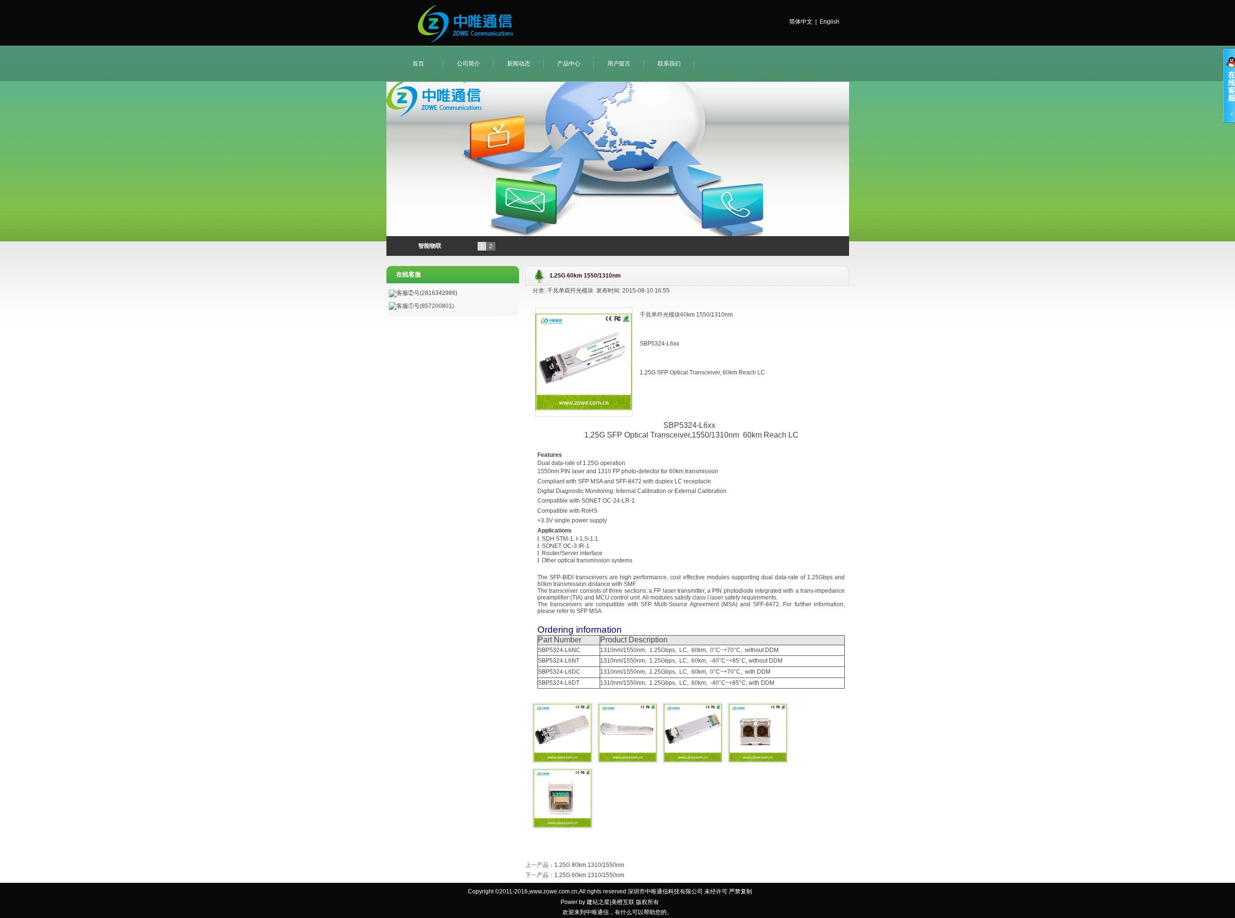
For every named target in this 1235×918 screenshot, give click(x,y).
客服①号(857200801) (425, 306)
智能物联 (429, 245)
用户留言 (619, 63)
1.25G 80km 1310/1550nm (589, 865)
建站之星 (598, 902)
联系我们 (669, 63)
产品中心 (568, 63)
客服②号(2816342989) (427, 293)
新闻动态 (518, 63)
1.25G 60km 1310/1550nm (589, 875)
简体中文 (800, 21)
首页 (418, 63)
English (829, 21)
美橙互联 (622, 902)
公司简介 (468, 63)
